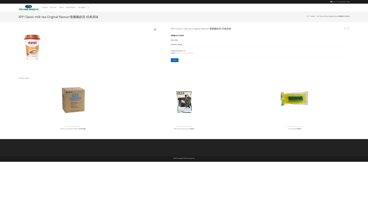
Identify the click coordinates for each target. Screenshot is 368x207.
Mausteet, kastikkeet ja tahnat (184, 53)
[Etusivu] (307, 16)
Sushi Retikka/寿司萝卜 (295, 129)
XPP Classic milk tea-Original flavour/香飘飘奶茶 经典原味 (333, 16)
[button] (155, 29)
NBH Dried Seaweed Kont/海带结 (184, 129)
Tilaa (175, 60)
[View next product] (348, 28)
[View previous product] (345, 28)
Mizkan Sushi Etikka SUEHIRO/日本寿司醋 (72, 129)
